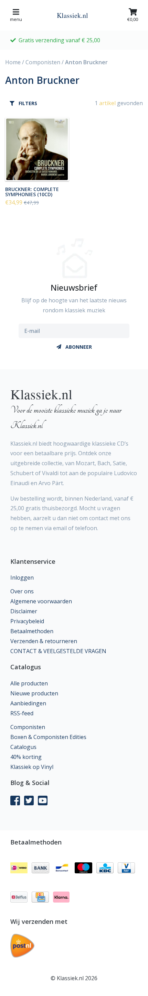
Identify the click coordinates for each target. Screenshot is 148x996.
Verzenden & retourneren (43, 641)
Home (13, 62)
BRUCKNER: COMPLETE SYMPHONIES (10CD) (32, 191)
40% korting (26, 757)
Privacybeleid (27, 621)
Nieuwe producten (34, 693)
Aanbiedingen (28, 703)
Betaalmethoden (31, 631)
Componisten (42, 62)
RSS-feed (21, 713)
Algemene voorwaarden (41, 601)
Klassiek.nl (72, 15)
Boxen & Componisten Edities (48, 737)
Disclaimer (23, 611)
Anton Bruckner (86, 62)
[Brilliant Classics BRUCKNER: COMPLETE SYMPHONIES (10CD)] (37, 149)
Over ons (22, 591)
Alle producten (29, 683)
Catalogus (23, 747)
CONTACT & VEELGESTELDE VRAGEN (58, 651)
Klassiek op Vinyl (31, 767)
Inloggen (22, 577)
